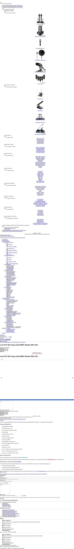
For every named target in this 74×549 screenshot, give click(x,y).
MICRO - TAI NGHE (6, 241)
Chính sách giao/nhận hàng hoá (9, 511)
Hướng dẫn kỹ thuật (10, 330)
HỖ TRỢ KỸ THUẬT (6, 328)
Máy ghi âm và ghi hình (11, 284)
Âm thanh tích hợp (7, 153)
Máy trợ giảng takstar (11, 272)
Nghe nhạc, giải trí (10, 266)
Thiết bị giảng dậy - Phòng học (10, 216)
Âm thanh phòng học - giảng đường (13, 327)
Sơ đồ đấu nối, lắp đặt (11, 329)
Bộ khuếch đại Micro (10, 279)
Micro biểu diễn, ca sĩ (11, 248)
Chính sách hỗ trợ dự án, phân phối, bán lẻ (11, 513)
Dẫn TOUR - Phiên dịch (11, 278)
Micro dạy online (10, 325)
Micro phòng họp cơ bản (11, 261)
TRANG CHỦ (19, 5)
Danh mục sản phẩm (18, 7)
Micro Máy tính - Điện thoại (12, 250)
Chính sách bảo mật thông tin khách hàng (11, 515)
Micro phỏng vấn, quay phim (12, 252)
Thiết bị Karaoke (10, 321)
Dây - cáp (8, 294)
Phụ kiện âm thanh (8, 168)
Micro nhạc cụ (9, 254)
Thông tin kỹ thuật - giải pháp (23, 225)
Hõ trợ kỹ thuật (7, 229)
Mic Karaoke (9, 318)
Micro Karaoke (9, 244)
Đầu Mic (8, 295)
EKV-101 (6, 412)
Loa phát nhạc (9, 310)
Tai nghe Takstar (7, 135)
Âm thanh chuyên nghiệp (9, 183)
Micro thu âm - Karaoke (8, 10)
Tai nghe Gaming (10, 269)
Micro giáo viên (9, 324)
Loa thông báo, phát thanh (12, 312)
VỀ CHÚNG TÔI (5, 240)
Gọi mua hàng (5, 339)
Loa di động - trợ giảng (8, 144)
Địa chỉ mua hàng (3, 341)
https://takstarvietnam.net (42, 471)
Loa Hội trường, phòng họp (12, 301)
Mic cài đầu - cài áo (10, 297)
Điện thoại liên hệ (3, 478)
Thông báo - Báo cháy (8, 196)
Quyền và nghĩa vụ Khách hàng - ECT (10, 512)
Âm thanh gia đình (7, 207)
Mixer (8, 304)
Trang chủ (2, 342)
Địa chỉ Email (2, 480)
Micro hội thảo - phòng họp (9, 84)
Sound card (9, 281)
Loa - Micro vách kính (11, 275)
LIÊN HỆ (4, 333)
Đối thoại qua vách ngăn (11, 283)
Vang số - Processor (10, 302)
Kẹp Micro (8, 289)
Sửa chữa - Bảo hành (11, 332)
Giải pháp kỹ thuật (10, 331)
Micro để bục (9, 259)
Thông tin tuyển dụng (22, 230)
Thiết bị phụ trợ (9, 307)
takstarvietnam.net (9, 542)
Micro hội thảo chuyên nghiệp (12, 263)
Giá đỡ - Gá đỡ (9, 290)
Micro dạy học (9, 257)
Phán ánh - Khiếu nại (7, 506)
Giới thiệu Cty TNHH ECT (18, 6)
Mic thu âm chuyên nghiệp (12, 246)
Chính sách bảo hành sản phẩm (9, 514)
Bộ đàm (8, 286)
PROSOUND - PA (5, 298)
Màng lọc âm (9, 292)
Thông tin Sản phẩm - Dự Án (9, 228)
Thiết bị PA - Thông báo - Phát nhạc (13, 313)
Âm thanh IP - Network (11, 315)
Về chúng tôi (5, 503)
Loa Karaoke (9, 319)
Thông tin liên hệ (19, 231)
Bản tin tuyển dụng (6, 505)
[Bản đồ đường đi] (6, 530)
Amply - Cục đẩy (10, 306)
